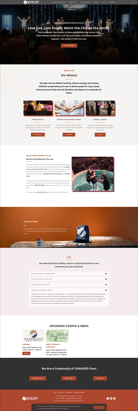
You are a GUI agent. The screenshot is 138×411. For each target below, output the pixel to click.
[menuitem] (59, 2)
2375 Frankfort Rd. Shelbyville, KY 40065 (69, 396)
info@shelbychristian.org (74, 398)
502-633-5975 (60, 398)
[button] (69, 273)
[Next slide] (134, 34)
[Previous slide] (4, 34)
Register (26, 353)
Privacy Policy (64, 408)
